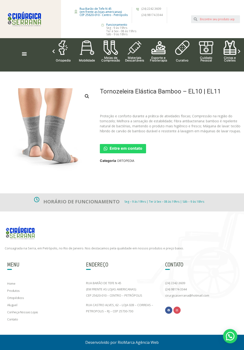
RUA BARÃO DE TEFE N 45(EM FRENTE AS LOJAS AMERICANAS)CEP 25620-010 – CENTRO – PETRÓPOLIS (114, 289)
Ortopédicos (15, 298)
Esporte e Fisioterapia (158, 59)
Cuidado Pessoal (206, 59)
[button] (24, 54)
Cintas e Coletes (230, 59)
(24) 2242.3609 (151, 8)
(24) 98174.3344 (152, 14)
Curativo (182, 60)
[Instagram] (177, 310)
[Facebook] (168, 310)
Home (11, 283)
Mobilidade (87, 60)
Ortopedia (63, 60)
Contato (12, 319)
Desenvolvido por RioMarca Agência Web (122, 342)
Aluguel (12, 305)
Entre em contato (125, 148)
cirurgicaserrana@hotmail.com (187, 295)
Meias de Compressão (110, 59)
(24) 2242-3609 (175, 283)
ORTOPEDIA (125, 161)
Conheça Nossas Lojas (22, 312)
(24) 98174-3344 (176, 289)
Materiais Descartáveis (134, 59)
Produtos (13, 290)
